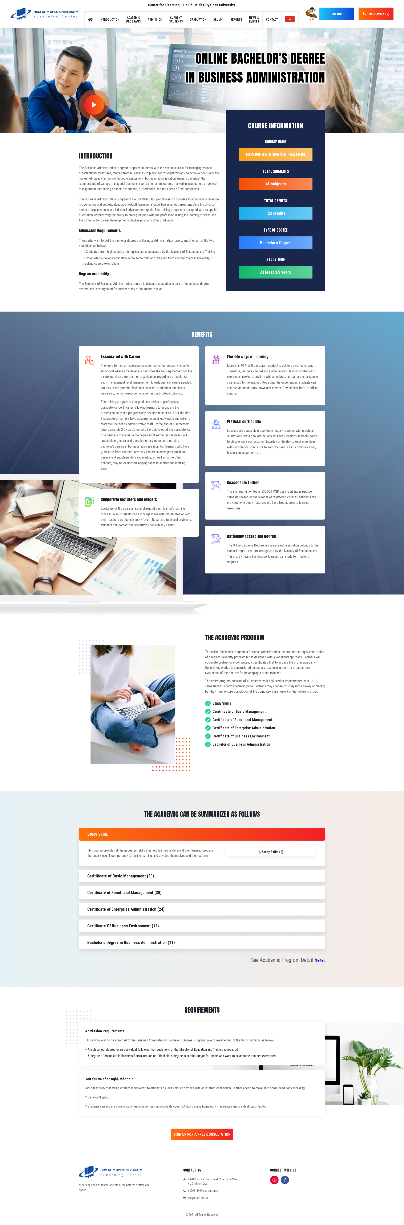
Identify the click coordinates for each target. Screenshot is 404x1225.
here (319, 960)
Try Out (337, 14)
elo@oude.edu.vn (198, 1198)
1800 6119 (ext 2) (378, 14)
